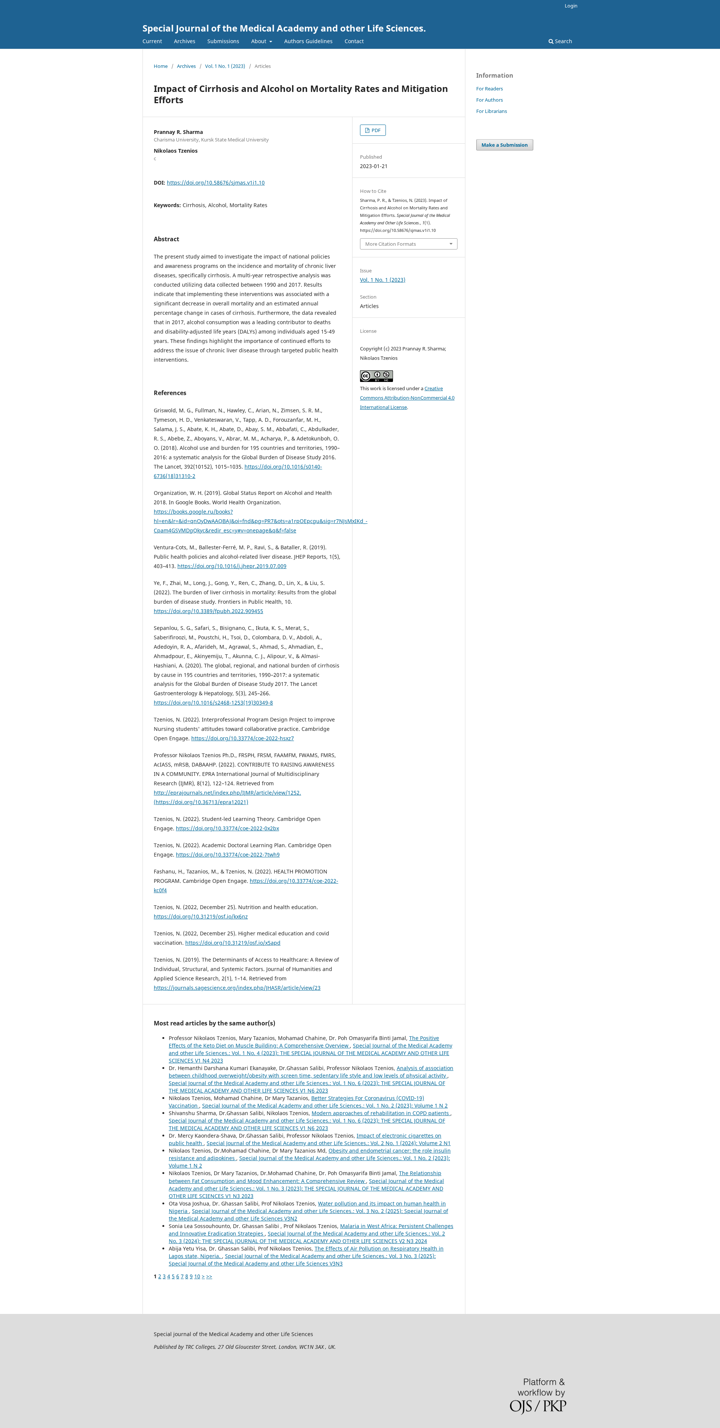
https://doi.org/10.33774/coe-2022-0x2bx (227, 828)
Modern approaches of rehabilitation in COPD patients (381, 1113)
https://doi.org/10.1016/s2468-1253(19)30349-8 (213, 702)
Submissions (223, 41)
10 (197, 1276)
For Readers (489, 88)
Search (563, 41)
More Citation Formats (390, 244)
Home (161, 66)
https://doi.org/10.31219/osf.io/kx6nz (201, 916)
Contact (354, 41)
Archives (184, 41)
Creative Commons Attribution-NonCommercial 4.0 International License (407, 397)
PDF (375, 130)
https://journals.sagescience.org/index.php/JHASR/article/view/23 (237, 987)
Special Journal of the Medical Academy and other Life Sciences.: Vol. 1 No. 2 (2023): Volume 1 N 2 (325, 1105)
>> (209, 1276)
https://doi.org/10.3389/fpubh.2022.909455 (208, 611)
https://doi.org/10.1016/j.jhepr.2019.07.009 (231, 566)
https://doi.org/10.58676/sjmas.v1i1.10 (216, 182)
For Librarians (491, 111)
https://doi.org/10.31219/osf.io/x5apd (232, 942)
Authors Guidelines (308, 41)
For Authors (489, 99)
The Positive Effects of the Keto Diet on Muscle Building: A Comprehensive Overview (304, 1041)
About (259, 41)
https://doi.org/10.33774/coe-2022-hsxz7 (242, 738)
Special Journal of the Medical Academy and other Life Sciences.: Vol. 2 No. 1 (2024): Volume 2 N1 (329, 1143)
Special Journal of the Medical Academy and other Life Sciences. (284, 28)
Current (152, 41)
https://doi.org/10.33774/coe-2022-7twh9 (228, 854)
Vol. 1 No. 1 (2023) (225, 66)
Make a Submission (505, 144)
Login (571, 5)
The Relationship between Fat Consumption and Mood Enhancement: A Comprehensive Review (305, 1176)
